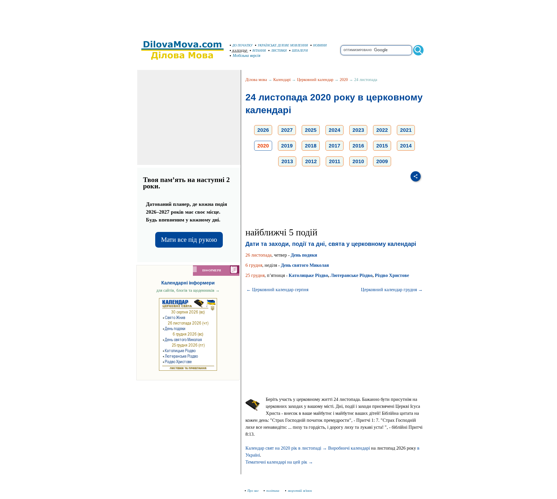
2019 (287, 146)
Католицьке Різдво (308, 275)
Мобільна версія (247, 55)
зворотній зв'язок (300, 490)
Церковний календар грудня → (392, 289)
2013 (287, 161)
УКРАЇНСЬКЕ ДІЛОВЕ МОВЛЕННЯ (283, 45)
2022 (382, 130)
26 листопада (258, 255)
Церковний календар (315, 80)
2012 (311, 161)
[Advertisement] (278, 17)
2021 (406, 130)
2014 (406, 146)
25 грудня (255, 275)
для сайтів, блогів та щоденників (188, 290)
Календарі (282, 80)
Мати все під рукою (189, 239)
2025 (311, 130)
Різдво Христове (392, 275)
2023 (358, 130)
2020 (344, 80)
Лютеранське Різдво (351, 275)
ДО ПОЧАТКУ (242, 45)
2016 (358, 146)
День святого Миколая (305, 265)
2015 (382, 146)
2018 (311, 146)
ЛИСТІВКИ (278, 50)
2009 (382, 161)
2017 (334, 146)
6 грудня (253, 265)
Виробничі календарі (349, 448)
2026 (263, 130)
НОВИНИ (320, 45)
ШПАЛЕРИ (300, 50)
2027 (287, 130)
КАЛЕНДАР (240, 50)
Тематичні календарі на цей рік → (279, 462)
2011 (334, 161)
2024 (334, 130)
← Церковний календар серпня (277, 289)
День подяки (304, 255)
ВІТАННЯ (259, 50)
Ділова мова (256, 80)
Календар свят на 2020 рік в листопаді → (286, 448)
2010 (358, 161)
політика (273, 490)
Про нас (253, 490)
